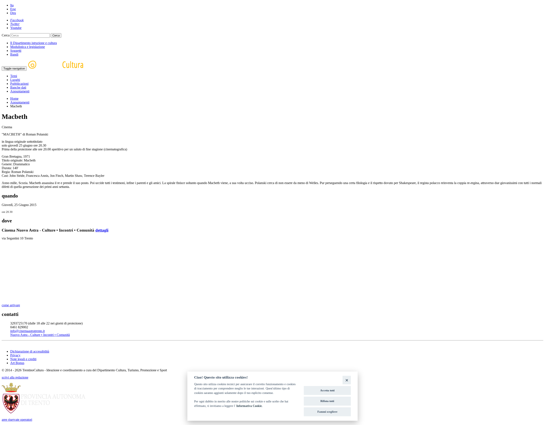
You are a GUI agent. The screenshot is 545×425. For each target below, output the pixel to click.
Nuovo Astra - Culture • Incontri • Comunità (40, 335)
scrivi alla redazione (15, 377)
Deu (13, 13)
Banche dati (18, 87)
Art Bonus (17, 363)
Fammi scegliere (327, 411)
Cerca (6, 35)
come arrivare (11, 305)
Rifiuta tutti (327, 401)
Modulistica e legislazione (27, 47)
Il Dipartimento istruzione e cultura (33, 43)
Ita (12, 5)
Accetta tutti (327, 390)
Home (14, 98)
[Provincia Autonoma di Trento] (43, 412)
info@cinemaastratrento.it (27, 331)
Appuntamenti (19, 91)
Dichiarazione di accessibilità (29, 351)
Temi (13, 76)
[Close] (347, 380)
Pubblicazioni (19, 83)
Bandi (14, 54)
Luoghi (15, 80)
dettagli (101, 230)
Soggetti (15, 50)
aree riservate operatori (17, 419)
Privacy (15, 355)
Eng (13, 9)
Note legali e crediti (23, 359)
